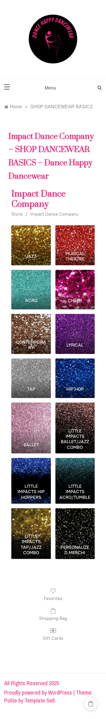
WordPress (60, 692)
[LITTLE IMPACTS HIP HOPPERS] (31, 469)
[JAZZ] (31, 237)
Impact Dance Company (54, 214)
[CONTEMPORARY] (31, 325)
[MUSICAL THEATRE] (75, 237)
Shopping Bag (53, 618)
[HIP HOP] (75, 370)
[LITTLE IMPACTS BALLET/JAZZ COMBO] (75, 414)
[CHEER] (75, 281)
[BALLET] (31, 414)
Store (17, 214)
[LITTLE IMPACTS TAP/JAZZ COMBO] (31, 520)
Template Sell (40, 700)
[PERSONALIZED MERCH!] (75, 520)
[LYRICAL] (75, 325)
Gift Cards (53, 638)
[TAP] (31, 370)
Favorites (53, 598)
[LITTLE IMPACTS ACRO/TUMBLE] (75, 469)
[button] (91, 703)
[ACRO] (31, 281)
